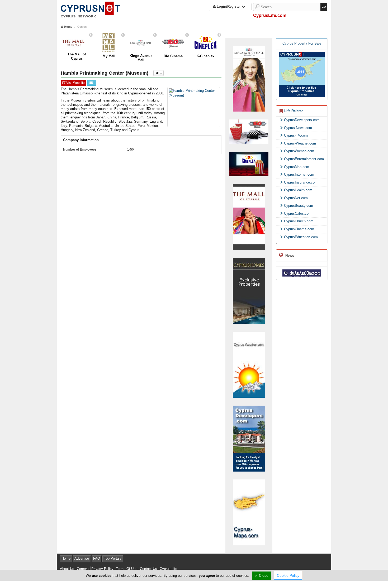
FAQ (96, 558)
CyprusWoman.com (299, 151)
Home (65, 558)
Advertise (81, 558)
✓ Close (261, 575)
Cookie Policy (288, 575)
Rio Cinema (173, 56)
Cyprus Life (168, 569)
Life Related (294, 111)
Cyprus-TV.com (296, 135)
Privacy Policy (102, 569)
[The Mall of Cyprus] (249, 217)
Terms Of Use (126, 569)
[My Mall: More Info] (123, 35)
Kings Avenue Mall (141, 58)
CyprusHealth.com (298, 190)
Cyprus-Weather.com (300, 143)
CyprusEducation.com (301, 237)
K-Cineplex (205, 56)
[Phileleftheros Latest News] (301, 273)
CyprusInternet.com (299, 174)
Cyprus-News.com (298, 128)
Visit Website (75, 83)
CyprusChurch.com (298, 221)
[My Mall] (109, 42)
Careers (83, 569)
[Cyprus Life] (90, 8)
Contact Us (148, 569)
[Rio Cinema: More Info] (187, 35)
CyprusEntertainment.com (304, 159)
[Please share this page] (158, 73)
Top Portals (112, 558)
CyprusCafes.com (297, 213)
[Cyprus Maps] (249, 512)
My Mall (109, 56)
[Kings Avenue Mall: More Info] (155, 35)
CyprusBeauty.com (298, 206)
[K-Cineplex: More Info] (219, 35)
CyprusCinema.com (299, 229)
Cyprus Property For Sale (301, 43)
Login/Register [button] (229, 6)
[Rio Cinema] (173, 42)
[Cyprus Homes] (249, 290)
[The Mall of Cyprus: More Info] (91, 35)
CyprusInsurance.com (301, 182)
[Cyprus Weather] (249, 364)
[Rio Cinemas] (248, 131)
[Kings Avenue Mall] (141, 42)
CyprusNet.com (296, 198)
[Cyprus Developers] (249, 438)
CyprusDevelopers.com (302, 120)
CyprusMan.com (296, 167)
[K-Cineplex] (205, 42)
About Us (67, 569)
